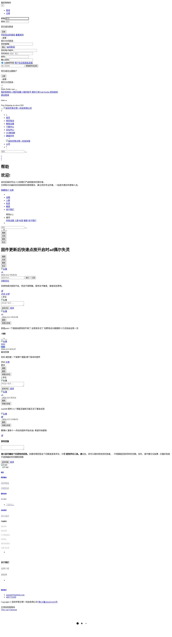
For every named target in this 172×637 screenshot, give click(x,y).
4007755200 (11, 597)
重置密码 (20, 35)
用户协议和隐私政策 (24, 63)
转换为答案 (6, 323)
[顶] (2, 230)
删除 (3, 239)
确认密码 (5, 60)
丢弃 (12, 308)
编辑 (3, 233)
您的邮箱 (5, 44)
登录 (3, 32)
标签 (8, 203)
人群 (8, 200)
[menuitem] (8, 89)
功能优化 (5, 281)
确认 (3, 47)
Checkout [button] (13, 610)
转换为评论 (6, 374)
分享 (8, 362)
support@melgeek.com (15, 595)
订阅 (33, 278)
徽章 (8, 206)
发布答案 (5, 462)
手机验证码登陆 (8, 35)
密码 (3, 21)
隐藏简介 (5, 190)
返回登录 (11, 47)
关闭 (3, 236)
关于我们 (10, 209)
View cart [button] (5, 610)
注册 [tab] (8, 13)
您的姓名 (5, 53)
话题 (8, 197)
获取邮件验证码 (31, 66)
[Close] (2, 85)
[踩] (6, 230)
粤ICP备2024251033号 (48, 602)
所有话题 (10, 220)
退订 (27, 278)
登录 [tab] (8, 10)
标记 (3, 242)
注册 (3, 76)
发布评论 (5, 308)
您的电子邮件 (7, 50)
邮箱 (3, 18)
